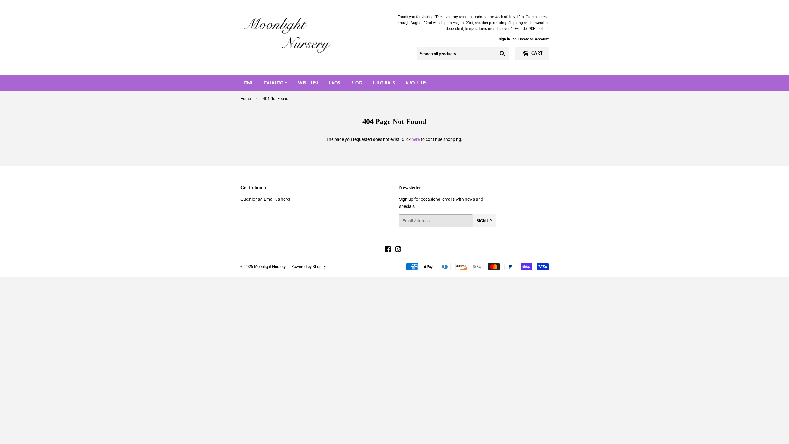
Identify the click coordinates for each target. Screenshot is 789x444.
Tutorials (383, 82)
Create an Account (533, 39)
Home (247, 82)
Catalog (274, 82)
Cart (536, 53)
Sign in (504, 39)
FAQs (334, 82)
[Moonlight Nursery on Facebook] (388, 250)
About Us (416, 82)
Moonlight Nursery (270, 266)
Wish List (308, 82)
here (415, 139)
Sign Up (484, 221)
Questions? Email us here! (265, 199)
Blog (356, 82)
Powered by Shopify (308, 266)
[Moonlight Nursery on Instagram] (398, 250)
